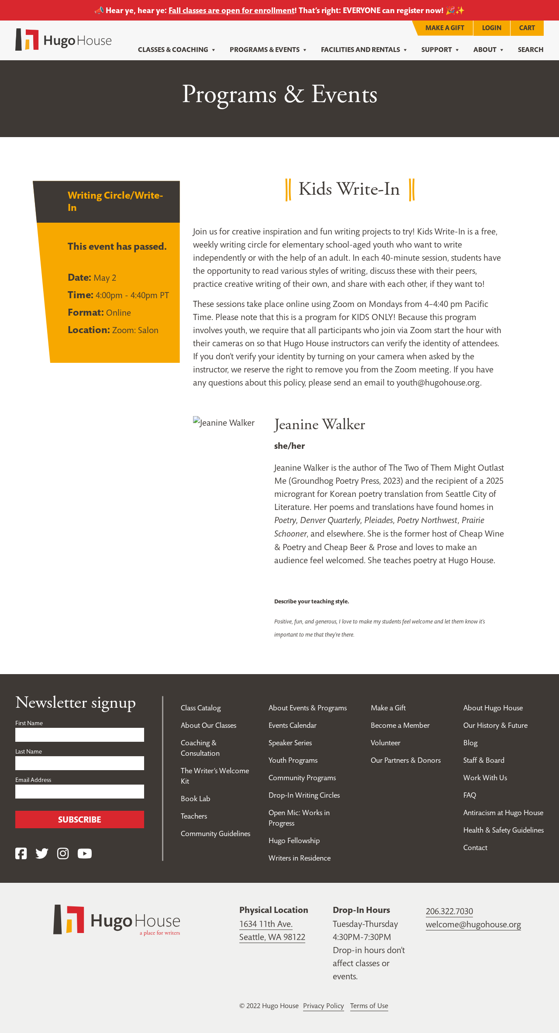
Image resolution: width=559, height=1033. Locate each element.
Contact (475, 847)
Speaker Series (290, 742)
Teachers (194, 816)
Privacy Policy (323, 1005)
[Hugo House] (116, 919)
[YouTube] (84, 854)
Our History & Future (495, 725)
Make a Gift (444, 28)
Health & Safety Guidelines (503, 830)
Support (436, 49)
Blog (470, 742)
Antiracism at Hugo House (503, 812)
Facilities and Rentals (360, 49)
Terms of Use (369, 1005)
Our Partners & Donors (406, 760)
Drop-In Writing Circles (304, 795)
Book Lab (195, 798)
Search (531, 49)
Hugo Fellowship (294, 840)
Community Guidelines (215, 833)
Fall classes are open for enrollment (231, 10)
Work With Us (485, 777)
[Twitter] (41, 854)
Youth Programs (293, 760)
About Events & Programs (308, 708)
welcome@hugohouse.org (473, 924)
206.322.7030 (449, 911)
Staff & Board (483, 760)
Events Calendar (293, 725)
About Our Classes (208, 725)
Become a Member (400, 725)
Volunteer (385, 742)
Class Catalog (201, 708)
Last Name (28, 751)
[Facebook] (21, 854)
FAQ (469, 795)
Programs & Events (265, 49)
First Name (29, 723)
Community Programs (302, 777)
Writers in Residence (300, 858)
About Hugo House (493, 708)
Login (491, 28)
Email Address (33, 780)
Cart (527, 28)
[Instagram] (63, 854)
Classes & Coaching (173, 49)
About (485, 49)
